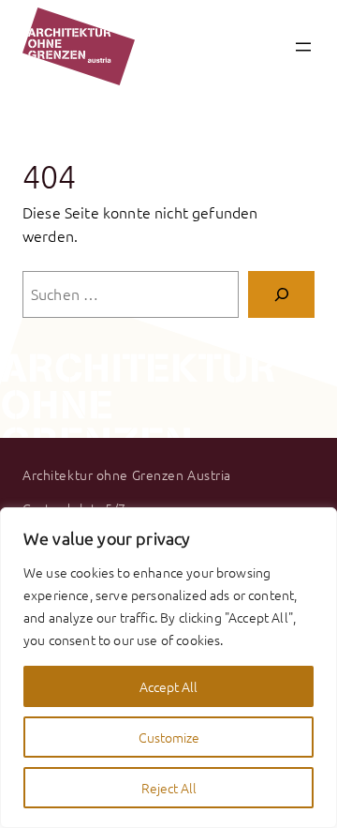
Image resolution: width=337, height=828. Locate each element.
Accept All (168, 686)
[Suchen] (281, 294)
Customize (169, 737)
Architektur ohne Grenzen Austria (126, 474)
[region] (168, 667)
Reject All (169, 787)
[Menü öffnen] (303, 47)
